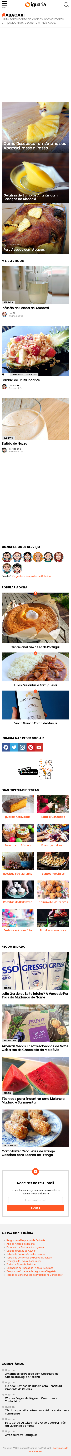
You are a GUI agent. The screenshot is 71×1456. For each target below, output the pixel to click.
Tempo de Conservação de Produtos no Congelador (35, 1274)
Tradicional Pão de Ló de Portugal (35, 647)
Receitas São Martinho (17, 873)
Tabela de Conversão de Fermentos (26, 1254)
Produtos (10, 1040)
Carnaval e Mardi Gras (53, 902)
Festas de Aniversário (18, 930)
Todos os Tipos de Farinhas (21, 1264)
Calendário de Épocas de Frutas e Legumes (30, 1268)
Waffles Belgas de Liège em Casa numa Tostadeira (31, 1399)
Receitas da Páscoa (18, 845)
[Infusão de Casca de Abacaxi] (35, 285)
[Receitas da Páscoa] (18, 833)
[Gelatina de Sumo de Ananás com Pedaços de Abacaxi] (35, 178)
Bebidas (8, 302)
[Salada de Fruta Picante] (35, 351)
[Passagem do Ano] (53, 833)
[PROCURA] (66, 5)
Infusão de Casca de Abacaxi (25, 308)
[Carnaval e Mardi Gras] (53, 889)
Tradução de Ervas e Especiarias (24, 1261)
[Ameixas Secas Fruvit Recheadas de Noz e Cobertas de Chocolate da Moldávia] (35, 1023)
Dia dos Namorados (53, 930)
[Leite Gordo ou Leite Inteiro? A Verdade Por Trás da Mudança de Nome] (35, 971)
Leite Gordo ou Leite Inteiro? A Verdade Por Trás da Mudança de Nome (35, 995)
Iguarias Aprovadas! (17, 817)
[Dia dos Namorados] (53, 918)
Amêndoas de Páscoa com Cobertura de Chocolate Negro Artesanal (31, 1375)
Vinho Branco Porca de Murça (35, 723)
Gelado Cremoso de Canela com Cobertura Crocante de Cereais (33, 1387)
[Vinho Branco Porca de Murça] (35, 705)
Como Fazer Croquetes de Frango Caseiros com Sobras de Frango (28, 1153)
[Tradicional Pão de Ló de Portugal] (35, 618)
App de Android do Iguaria (21, 1243)
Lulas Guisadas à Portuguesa (35, 685)
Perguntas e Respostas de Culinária (31, 576)
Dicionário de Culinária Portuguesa (25, 1247)
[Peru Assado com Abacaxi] (35, 228)
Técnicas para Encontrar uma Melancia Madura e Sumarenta (33, 1100)
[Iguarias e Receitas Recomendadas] (18, 804)
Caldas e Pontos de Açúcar (21, 1250)
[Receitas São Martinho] (18, 861)
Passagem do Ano (53, 845)
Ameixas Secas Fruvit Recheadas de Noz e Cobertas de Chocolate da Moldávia (35, 1048)
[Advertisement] (35, 64)
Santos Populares (53, 873)
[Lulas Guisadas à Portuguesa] (35, 666)
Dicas (7, 988)
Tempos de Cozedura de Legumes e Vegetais (31, 1271)
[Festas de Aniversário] (18, 918)
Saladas (31, 374)
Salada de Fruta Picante (21, 380)
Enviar (35, 1208)
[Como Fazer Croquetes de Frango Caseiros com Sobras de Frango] (35, 1128)
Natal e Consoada (53, 817)
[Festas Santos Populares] (53, 861)
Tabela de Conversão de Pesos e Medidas (29, 1257)
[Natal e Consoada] (53, 804)
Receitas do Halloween (17, 902)
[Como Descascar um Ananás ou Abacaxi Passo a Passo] (35, 127)
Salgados (9, 1145)
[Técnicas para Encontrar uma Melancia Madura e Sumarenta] (35, 1076)
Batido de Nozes (14, 443)
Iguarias (17, 374)
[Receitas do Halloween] (18, 889)
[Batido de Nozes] (35, 419)
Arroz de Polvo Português (21, 1435)
